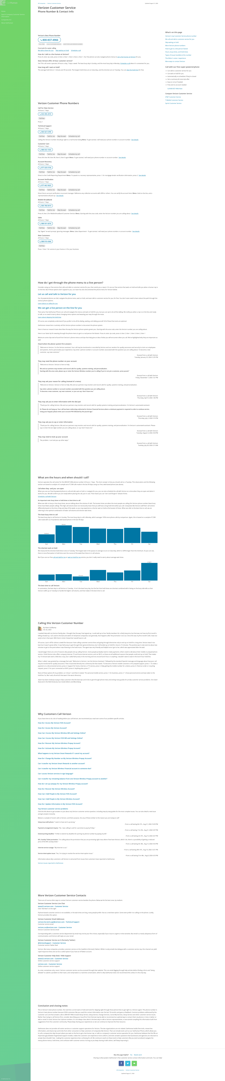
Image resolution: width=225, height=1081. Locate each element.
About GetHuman (7, 23)
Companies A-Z (6, 20)
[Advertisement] (90, 86)
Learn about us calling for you (48, 303)
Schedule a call (76, 50)
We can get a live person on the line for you (60, 307)
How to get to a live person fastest (176, 49)
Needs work (138, 1055)
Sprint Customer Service (173, 103)
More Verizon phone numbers (175, 46)
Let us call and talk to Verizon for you (57, 294)
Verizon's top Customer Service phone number (181, 36)
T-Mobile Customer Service (174, 100)
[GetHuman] (8, 2)
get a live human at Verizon (127, 57)
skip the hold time (132, 70)
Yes (131, 1055)
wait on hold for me (74, 557)
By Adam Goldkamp (49, 628)
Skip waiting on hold (62, 50)
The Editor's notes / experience (175, 58)
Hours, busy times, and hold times (176, 52)
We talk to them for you (46, 50)
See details (134, 140)
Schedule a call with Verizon (47, 496)
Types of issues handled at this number (178, 55)
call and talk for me (59, 557)
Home (3, 11)
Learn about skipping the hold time (49, 317)
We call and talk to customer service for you (179, 39)
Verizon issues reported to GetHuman (50, 863)
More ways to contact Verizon (175, 61)
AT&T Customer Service (173, 97)
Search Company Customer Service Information (13, 15)
